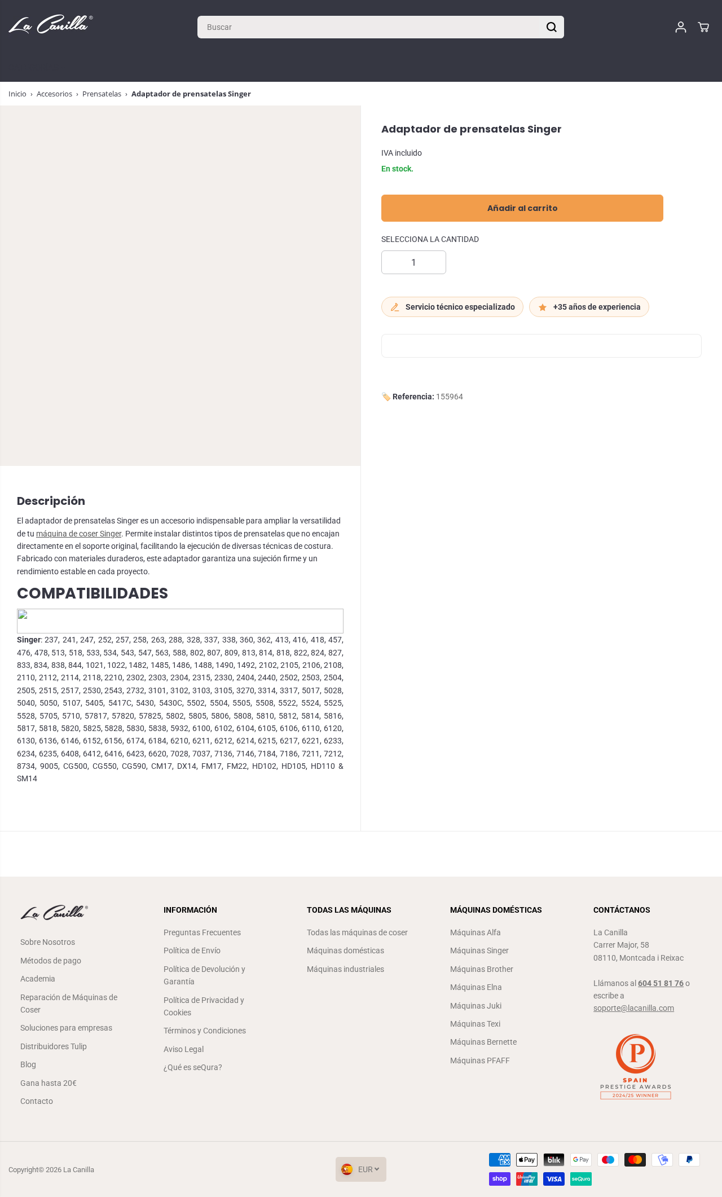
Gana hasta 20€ (48, 1083)
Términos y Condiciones (205, 1030)
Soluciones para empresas (66, 1027)
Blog (28, 1064)
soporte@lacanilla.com (633, 1008)
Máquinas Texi (475, 1023)
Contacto (36, 1101)
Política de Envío (192, 950)
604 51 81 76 (661, 983)
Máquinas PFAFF (480, 1060)
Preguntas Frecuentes (202, 932)
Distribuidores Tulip (53, 1046)
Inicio (17, 94)
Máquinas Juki (475, 1005)
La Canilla (78, 1169)
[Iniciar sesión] (681, 27)
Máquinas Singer (479, 950)
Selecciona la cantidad (430, 239)
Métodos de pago (50, 960)
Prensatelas (101, 94)
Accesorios (54, 94)
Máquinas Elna (476, 987)
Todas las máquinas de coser (357, 932)
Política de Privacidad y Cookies (204, 1006)
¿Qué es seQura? (193, 1067)
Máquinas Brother (481, 969)
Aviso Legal (184, 1049)
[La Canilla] (50, 27)
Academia (37, 978)
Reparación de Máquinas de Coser (68, 1003)
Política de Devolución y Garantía (204, 975)
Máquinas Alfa (475, 932)
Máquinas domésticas (345, 950)
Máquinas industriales (345, 969)
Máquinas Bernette (483, 1041)
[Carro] (703, 27)
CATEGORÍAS (34, 68)
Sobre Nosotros (47, 942)
